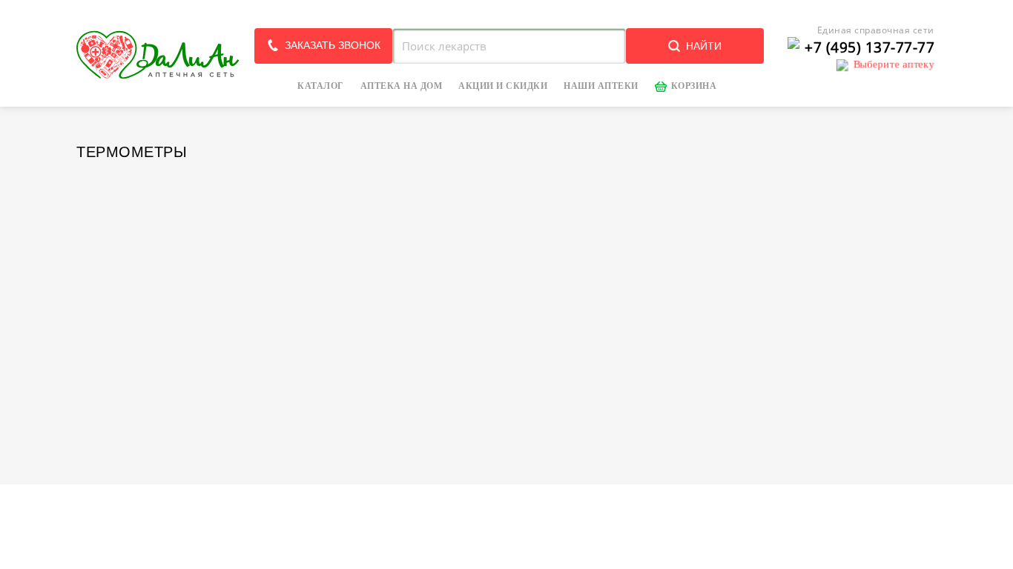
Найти (704, 46)
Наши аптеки (601, 86)
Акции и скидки (502, 86)
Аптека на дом (401, 86)
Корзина (694, 86)
